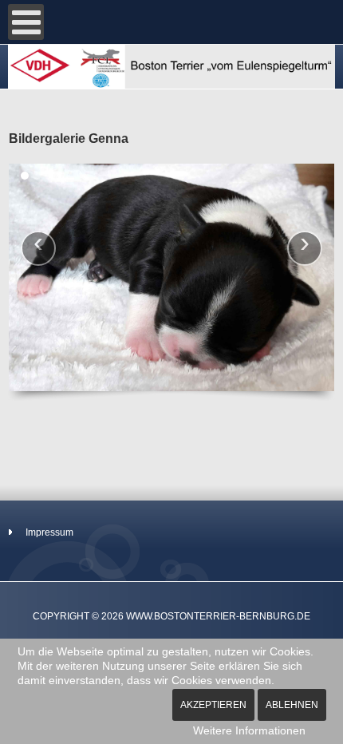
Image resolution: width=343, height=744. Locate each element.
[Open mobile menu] (26, 22)
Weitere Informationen (249, 730)
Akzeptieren (213, 704)
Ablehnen (292, 704)
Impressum (49, 532)
